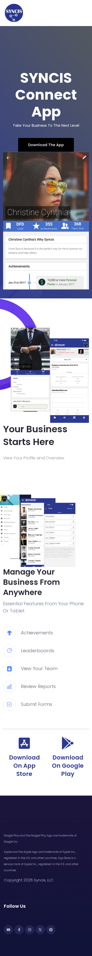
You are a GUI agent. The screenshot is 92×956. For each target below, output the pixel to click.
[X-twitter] (40, 929)
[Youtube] (8, 929)
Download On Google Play (68, 765)
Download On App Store (24, 765)
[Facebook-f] (19, 929)
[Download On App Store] (24, 743)
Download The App (46, 144)
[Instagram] (29, 929)
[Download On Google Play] (67, 743)
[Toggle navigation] (86, 13)
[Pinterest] (50, 929)
